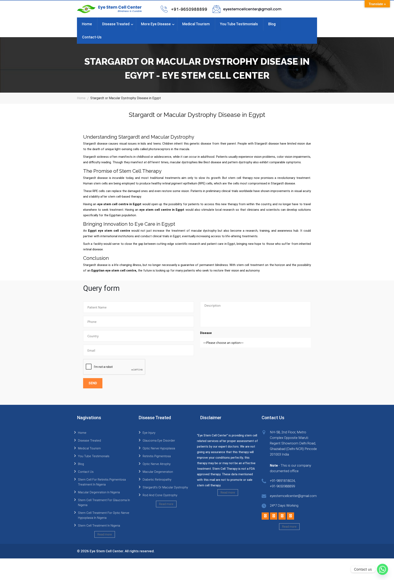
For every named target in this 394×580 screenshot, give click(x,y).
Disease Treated (115, 24)
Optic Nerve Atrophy (157, 464)
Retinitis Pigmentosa (157, 456)
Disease (206, 333)
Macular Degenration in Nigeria (99, 492)
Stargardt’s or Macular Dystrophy (165, 487)
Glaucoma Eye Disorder (159, 440)
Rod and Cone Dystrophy (160, 495)
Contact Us (86, 472)
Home (87, 24)
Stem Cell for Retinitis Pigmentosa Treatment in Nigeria (102, 482)
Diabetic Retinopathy (157, 479)
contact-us (92, 37)
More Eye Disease (156, 24)
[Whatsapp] (382, 569)
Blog (272, 24)
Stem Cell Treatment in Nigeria (99, 525)
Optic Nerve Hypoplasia (159, 448)
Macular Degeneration (158, 472)
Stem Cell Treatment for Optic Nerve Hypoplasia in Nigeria (103, 515)
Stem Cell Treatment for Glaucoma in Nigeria (104, 502)
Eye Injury (149, 433)
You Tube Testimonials (239, 24)
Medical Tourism (196, 24)
